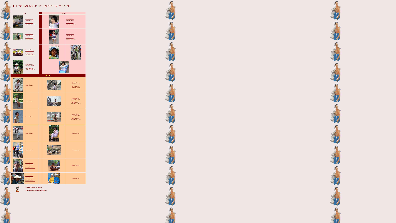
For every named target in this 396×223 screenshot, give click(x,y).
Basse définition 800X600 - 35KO (29, 34)
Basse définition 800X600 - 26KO (70, 34)
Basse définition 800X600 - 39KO (29, 65)
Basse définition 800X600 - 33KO (29, 19)
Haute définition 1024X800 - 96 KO (30, 38)
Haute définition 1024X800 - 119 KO (71, 38)
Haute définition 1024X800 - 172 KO (30, 54)
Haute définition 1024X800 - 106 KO (71, 23)
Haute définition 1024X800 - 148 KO (30, 23)
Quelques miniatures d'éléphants (36, 190)
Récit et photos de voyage (33, 187)
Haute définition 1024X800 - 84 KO (30, 69)
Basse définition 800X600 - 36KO (29, 50)
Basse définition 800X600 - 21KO (70, 19)
